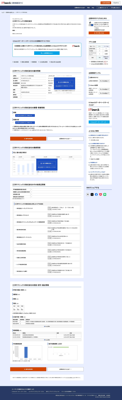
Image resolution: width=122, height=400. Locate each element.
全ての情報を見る (63, 82)
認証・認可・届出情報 (56, 62)
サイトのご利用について (70, 377)
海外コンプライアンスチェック (52, 391)
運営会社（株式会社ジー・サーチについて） (65, 395)
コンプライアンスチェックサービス (36, 391)
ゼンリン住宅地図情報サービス (69, 391)
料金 (88, 7)
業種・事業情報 (25, 62)
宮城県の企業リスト (10, 12)
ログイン (117, 3)
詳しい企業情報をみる (47, 53)
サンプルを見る (104, 81)
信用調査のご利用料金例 (99, 61)
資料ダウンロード (103, 8)
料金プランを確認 (95, 159)
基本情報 (16, 62)
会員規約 (108, 395)
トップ (3, 12)
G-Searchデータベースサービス (98, 122)
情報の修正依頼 (101, 395)
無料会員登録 (106, 3)
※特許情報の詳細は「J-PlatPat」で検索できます (24, 313)
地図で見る (24, 87)
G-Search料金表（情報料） (99, 64)
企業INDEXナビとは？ (80, 7)
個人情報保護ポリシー (81, 395)
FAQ (93, 7)
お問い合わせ (116, 8)
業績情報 (34, 62)
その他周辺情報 (43, 62)
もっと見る (47, 326)
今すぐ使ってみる (100, 33)
